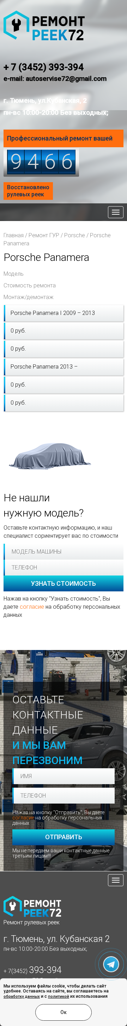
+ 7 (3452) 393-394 (44, 67)
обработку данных (22, 996)
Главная (14, 235)
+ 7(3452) (32, 971)
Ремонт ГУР (44, 235)
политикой (58, 996)
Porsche (74, 235)
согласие (32, 606)
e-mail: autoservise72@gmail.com (55, 78)
